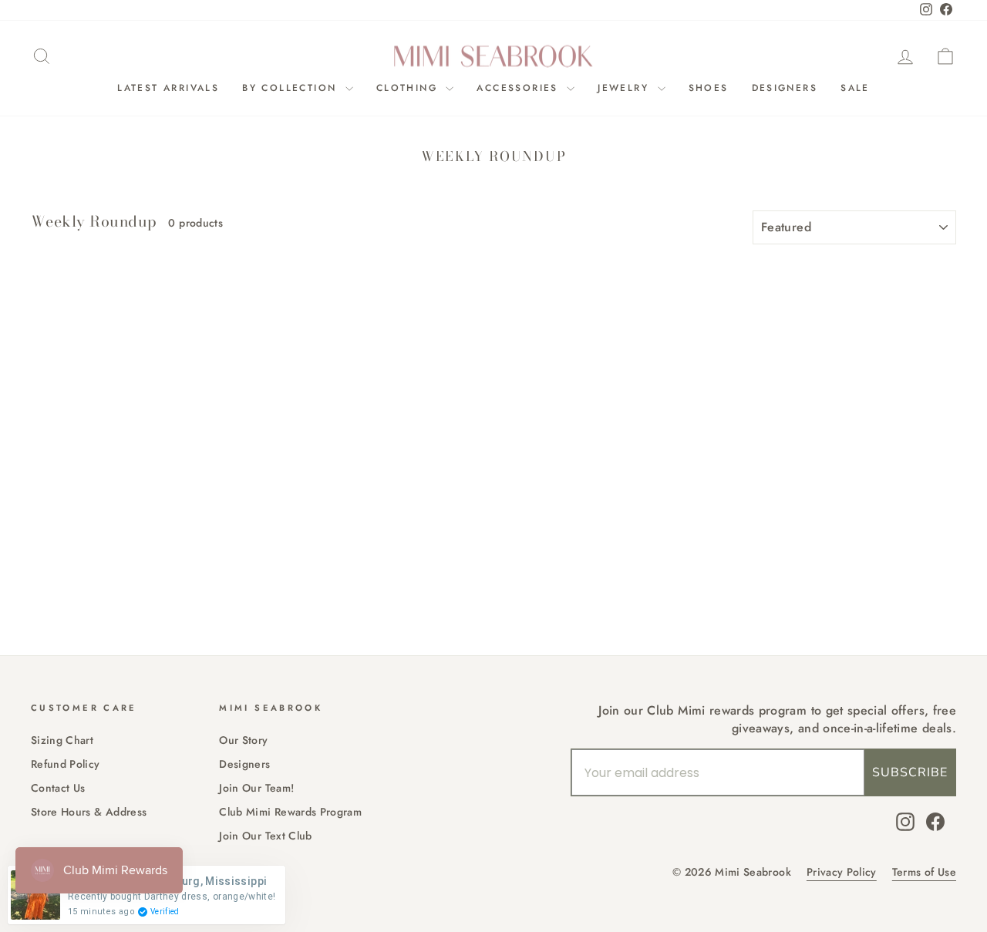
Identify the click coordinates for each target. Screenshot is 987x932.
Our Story (243, 740)
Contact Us (58, 788)
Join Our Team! (256, 788)
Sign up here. (166, 611)
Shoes (709, 88)
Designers (785, 88)
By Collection (292, 88)
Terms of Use (924, 872)
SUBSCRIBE (910, 772)
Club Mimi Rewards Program (290, 811)
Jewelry (625, 88)
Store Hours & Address (89, 811)
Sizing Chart (62, 740)
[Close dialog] (597, 311)
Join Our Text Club (265, 835)
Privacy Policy (842, 872)
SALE (855, 88)
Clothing (409, 88)
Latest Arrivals (168, 88)
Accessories (520, 88)
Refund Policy (65, 764)
